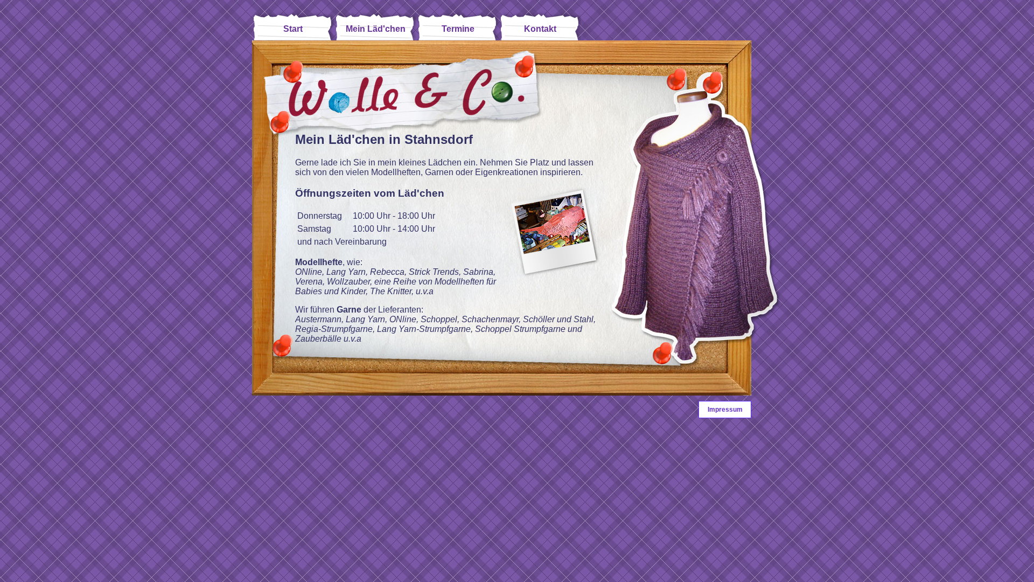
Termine (458, 28)
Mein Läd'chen (376, 28)
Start (293, 28)
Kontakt (540, 28)
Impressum (725, 409)
